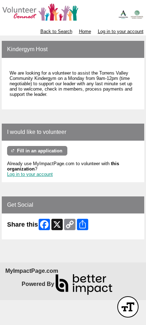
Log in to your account (121, 31)
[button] (128, 307)
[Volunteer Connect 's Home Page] (73, 12)
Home (85, 31)
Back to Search (56, 31)
